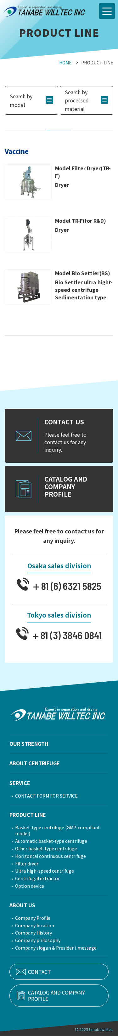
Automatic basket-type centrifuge (51, 841)
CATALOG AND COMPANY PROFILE (56, 995)
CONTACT (39, 971)
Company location (34, 926)
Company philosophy (37, 940)
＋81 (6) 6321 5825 (65, 585)
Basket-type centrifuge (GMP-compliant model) (57, 831)
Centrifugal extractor (37, 878)
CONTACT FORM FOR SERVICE (46, 796)
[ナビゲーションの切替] (107, 11)
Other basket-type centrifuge (46, 849)
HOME (65, 62)
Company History (33, 933)
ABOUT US (22, 905)
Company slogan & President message (56, 948)
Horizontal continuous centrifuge (50, 856)
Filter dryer (26, 864)
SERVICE (19, 783)
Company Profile (32, 918)
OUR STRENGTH (28, 743)
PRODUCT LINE (27, 814)
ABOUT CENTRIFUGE (34, 763)
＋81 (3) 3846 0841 (65, 634)
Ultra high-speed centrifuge (44, 871)
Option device (29, 886)
